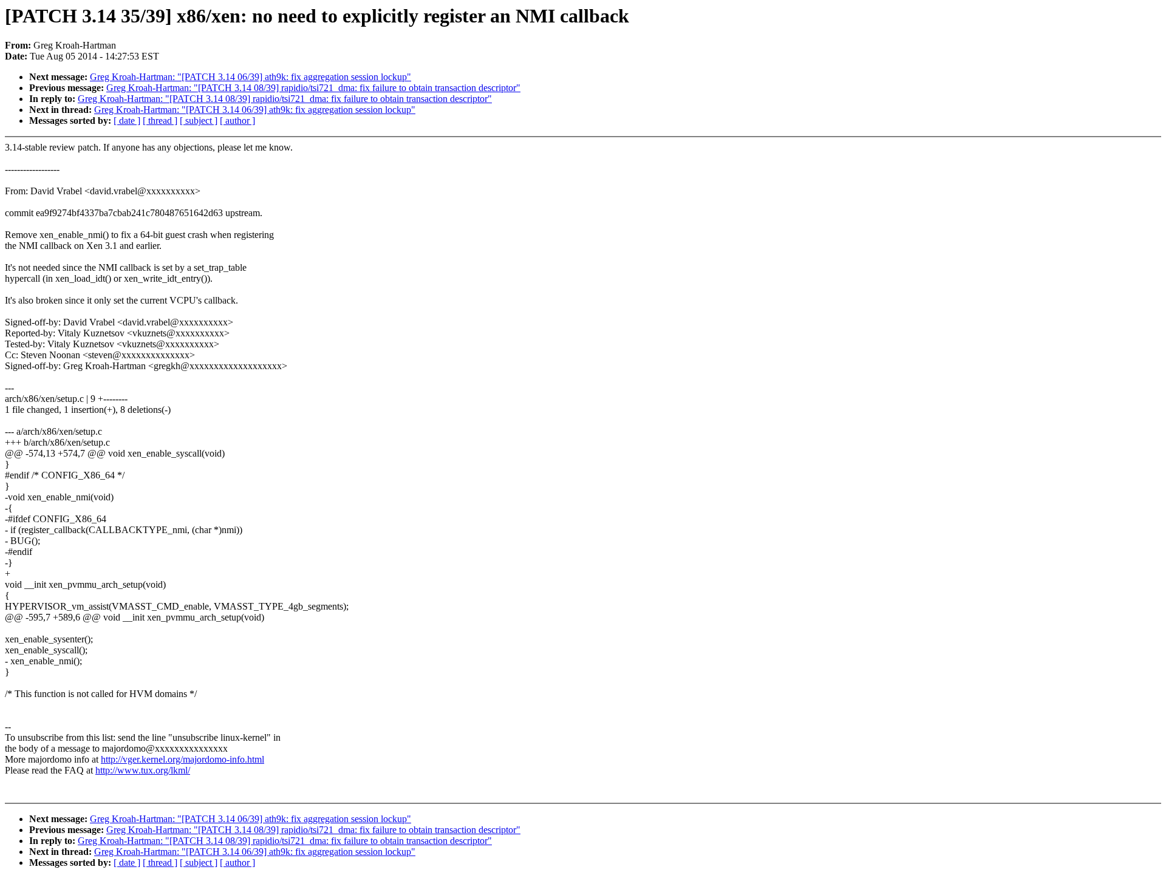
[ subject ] (198, 120)
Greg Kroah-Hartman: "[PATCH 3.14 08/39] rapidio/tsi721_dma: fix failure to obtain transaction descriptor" (313, 88)
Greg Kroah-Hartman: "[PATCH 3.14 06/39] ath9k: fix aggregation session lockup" (250, 77)
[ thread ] (160, 120)
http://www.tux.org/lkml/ (142, 770)
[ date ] (127, 120)
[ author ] (237, 120)
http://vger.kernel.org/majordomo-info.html (182, 759)
